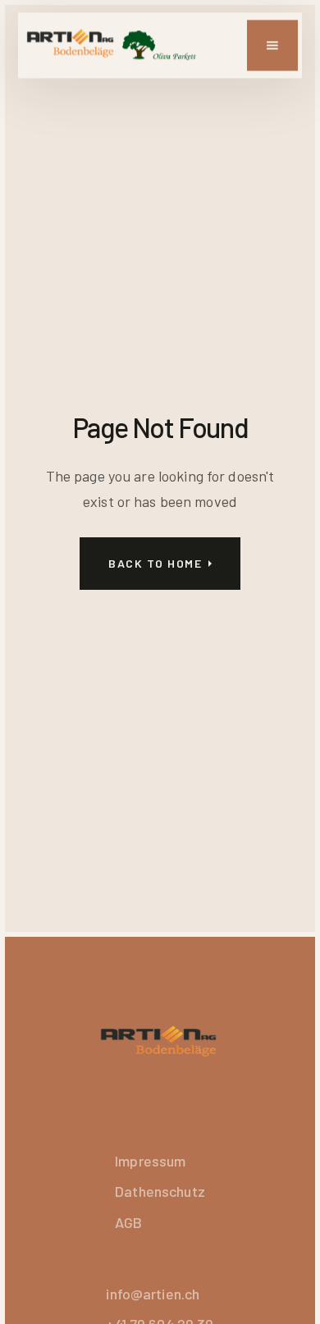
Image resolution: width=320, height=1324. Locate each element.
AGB (128, 1222)
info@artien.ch (152, 1294)
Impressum (150, 1161)
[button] (272, 45)
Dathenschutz (160, 1191)
